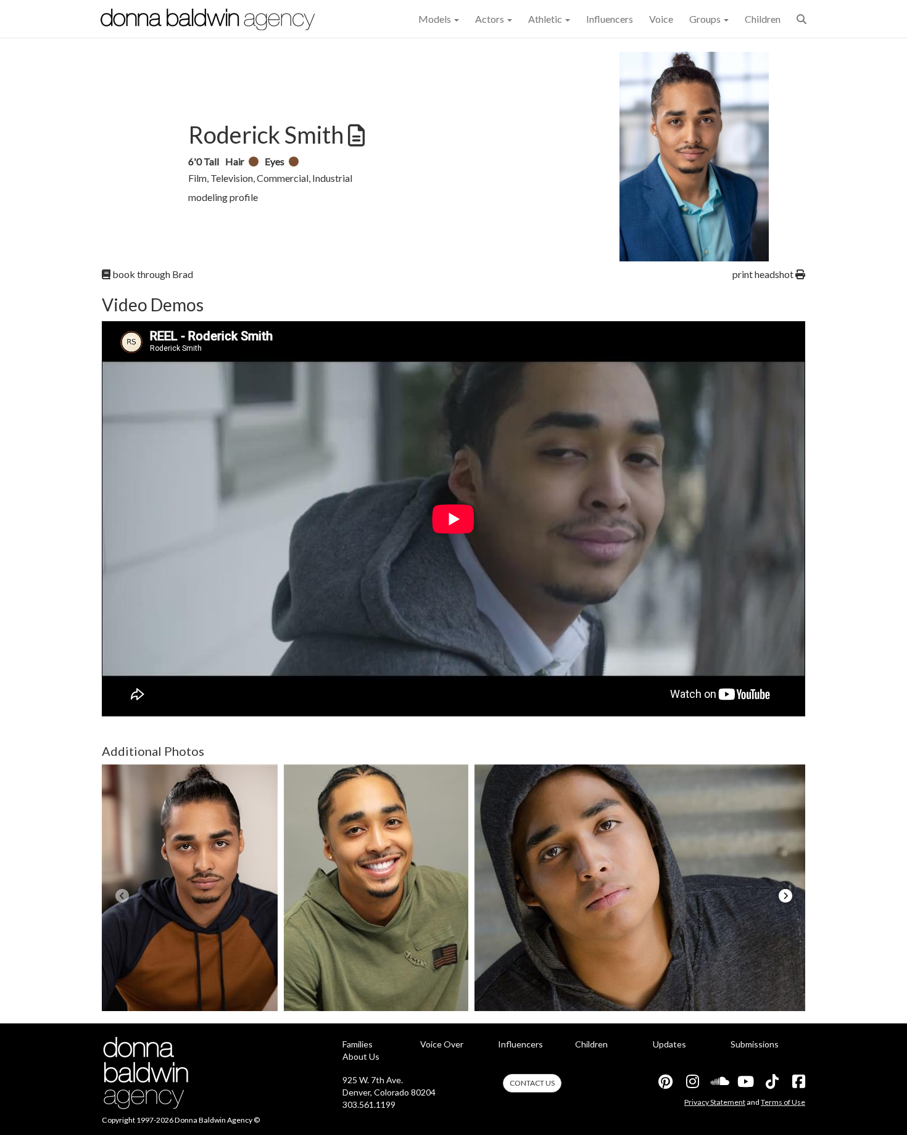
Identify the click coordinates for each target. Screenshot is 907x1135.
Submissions (755, 1044)
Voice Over (441, 1044)
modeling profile (223, 197)
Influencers (609, 19)
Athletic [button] (546, 19)
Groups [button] (706, 19)
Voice (661, 19)
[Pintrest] (665, 1081)
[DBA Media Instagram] (691, 1081)
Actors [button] (490, 19)
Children (763, 19)
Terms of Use (783, 1102)
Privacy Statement (714, 1102)
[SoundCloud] (718, 1081)
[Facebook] (797, 1081)
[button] (801, 19)
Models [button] (435, 19)
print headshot (763, 274)
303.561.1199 (369, 1104)
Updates (669, 1044)
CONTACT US (532, 1083)
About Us (360, 1056)
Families (357, 1044)
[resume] (355, 136)
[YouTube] (744, 1081)
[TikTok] (771, 1081)
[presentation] (122, 895)
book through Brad (151, 274)
